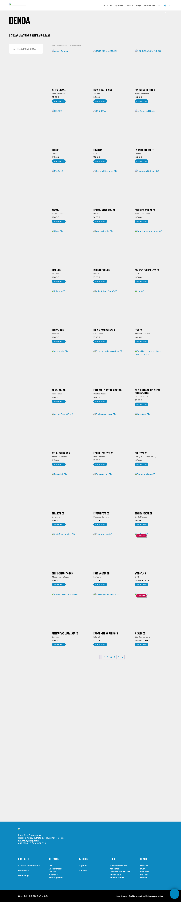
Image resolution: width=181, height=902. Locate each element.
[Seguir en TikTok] (47, 848)
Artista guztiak (56, 877)
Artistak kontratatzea (29, 865)
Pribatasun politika (154, 896)
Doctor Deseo (56, 868)
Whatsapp (23, 875)
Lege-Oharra (121, 896)
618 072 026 (39, 843)
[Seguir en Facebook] (36, 848)
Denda (129, 5)
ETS (50, 865)
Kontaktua (149, 5)
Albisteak (84, 870)
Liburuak (144, 871)
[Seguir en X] (31, 848)
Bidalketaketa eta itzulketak (118, 867)
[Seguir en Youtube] (20, 848)
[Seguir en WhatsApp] (41, 848)
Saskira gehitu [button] (59, 101)
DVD (142, 868)
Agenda (119, 5)
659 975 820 (24, 843)
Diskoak (144, 865)
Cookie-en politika (137, 896)
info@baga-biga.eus (28, 840)
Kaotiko (52, 871)
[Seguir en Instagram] (25, 848)
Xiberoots (53, 874)
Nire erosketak (117, 877)
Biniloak (144, 874)
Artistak (107, 5)
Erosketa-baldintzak (120, 871)
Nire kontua (115, 874)
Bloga (138, 5)
